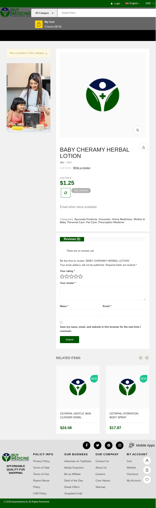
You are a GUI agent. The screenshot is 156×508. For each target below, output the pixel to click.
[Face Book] (86, 445)
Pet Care (91, 222)
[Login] (147, 459)
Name (64, 306)
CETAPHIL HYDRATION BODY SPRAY (124, 415)
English (134, 3)
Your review (68, 283)
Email (107, 306)
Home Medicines (122, 219)
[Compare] (65, 193)
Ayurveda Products (85, 219)
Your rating (67, 271)
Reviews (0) (72, 239)
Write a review (81, 167)
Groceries (105, 219)
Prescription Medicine (111, 222)
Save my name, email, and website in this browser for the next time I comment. (100, 328)
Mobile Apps (145, 445)
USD (148, 3)
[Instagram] (119, 445)
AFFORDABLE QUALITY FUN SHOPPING (15, 469)
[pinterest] (108, 445)
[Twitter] (97, 445)
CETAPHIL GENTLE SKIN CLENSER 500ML (75, 415)
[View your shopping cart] (39, 24)
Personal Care (76, 222)
